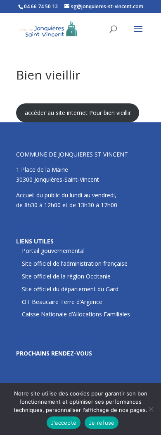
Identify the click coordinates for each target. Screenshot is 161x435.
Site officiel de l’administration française (75, 263)
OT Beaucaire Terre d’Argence (62, 302)
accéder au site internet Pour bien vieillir (78, 113)
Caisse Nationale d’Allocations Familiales (76, 314)
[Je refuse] (151, 409)
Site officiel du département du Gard (70, 289)
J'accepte (63, 422)
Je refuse (101, 422)
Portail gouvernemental (53, 251)
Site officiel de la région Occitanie (66, 276)
